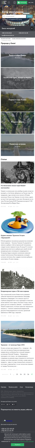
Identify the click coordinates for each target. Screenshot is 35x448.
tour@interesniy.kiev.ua (8, 35)
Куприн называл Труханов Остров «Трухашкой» (13, 237)
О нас (21, 387)
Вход (14, 2)
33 (17, 374)
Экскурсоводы (29, 387)
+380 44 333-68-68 (7, 33)
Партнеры (3, 387)
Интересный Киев (5, 38)
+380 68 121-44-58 (23, 33)
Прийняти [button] (17, 444)
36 (28, 374)
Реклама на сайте (13, 387)
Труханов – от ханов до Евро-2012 (13, 345)
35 (24, 374)
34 (21, 374)
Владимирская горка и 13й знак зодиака (15, 291)
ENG (32, 2)
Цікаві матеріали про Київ (19, 38)
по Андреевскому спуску (15, 19)
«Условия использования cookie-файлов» (22, 441)
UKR (29, 2)
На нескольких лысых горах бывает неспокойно (13, 187)
